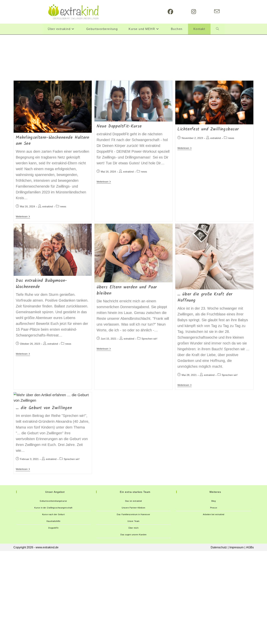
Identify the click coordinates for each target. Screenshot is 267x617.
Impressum (236, 547)
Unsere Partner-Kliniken (133, 508)
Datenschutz (219, 547)
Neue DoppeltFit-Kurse (119, 126)
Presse (213, 508)
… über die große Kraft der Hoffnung (204, 297)
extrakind (47, 206)
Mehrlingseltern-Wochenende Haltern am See (52, 140)
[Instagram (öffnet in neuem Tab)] (193, 12)
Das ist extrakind (133, 501)
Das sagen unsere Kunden (133, 534)
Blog (213, 501)
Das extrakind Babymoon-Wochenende (41, 283)
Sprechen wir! (149, 338)
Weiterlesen (23, 216)
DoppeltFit (53, 528)
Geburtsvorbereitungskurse (53, 501)
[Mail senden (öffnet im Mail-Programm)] (217, 12)
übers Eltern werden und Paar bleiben (127, 290)
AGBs (250, 547)
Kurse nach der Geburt (53, 514)
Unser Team (133, 521)
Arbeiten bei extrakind (213, 514)
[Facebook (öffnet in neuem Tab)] (170, 12)
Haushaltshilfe (53, 521)
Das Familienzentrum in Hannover (133, 514)
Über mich (133, 528)
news (63, 206)
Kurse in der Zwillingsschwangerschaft (53, 508)
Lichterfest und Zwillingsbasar (208, 129)
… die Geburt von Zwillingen (44, 407)
